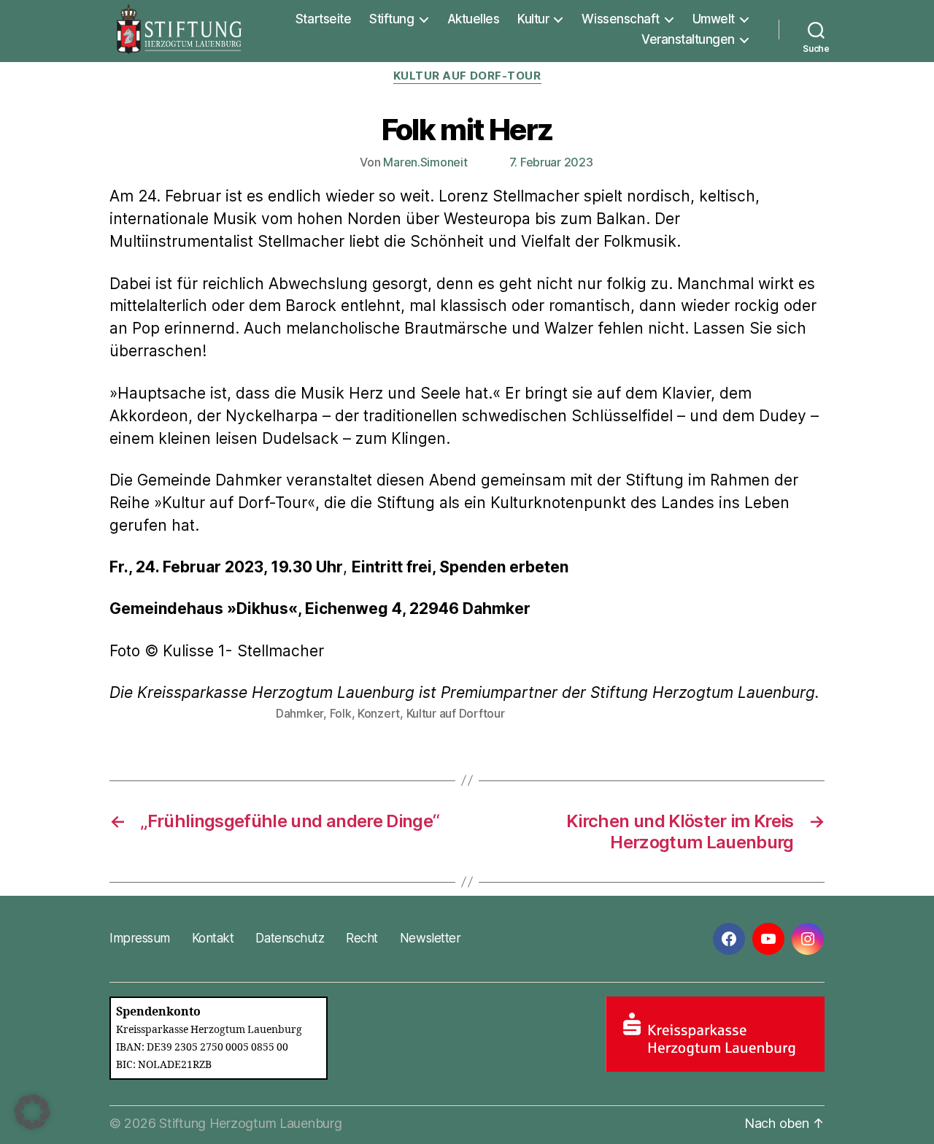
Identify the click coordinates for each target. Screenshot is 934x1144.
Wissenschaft (620, 19)
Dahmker (299, 713)
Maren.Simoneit (425, 162)
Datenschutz (289, 938)
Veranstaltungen (688, 39)
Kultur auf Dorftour (455, 713)
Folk (341, 713)
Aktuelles (473, 19)
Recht (362, 938)
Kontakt (213, 938)
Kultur (533, 19)
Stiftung (391, 19)
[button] (32, 1112)
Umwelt (713, 19)
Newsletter (430, 938)
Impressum (139, 938)
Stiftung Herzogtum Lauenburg (250, 1123)
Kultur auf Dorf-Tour (467, 75)
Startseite (323, 19)
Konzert (379, 713)
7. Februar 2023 (551, 162)
